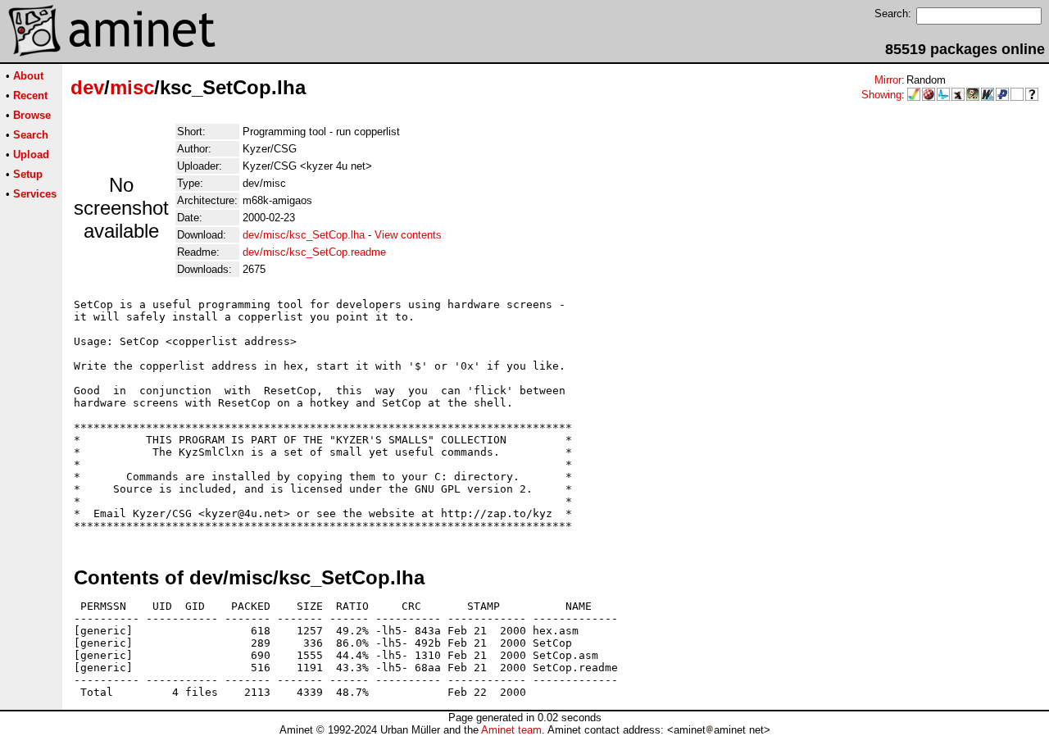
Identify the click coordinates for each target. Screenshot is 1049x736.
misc (132, 87)
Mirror (887, 80)
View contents (408, 235)
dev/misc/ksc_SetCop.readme (314, 252)
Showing (881, 95)
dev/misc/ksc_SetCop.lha (304, 235)
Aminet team (511, 730)
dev (87, 87)
